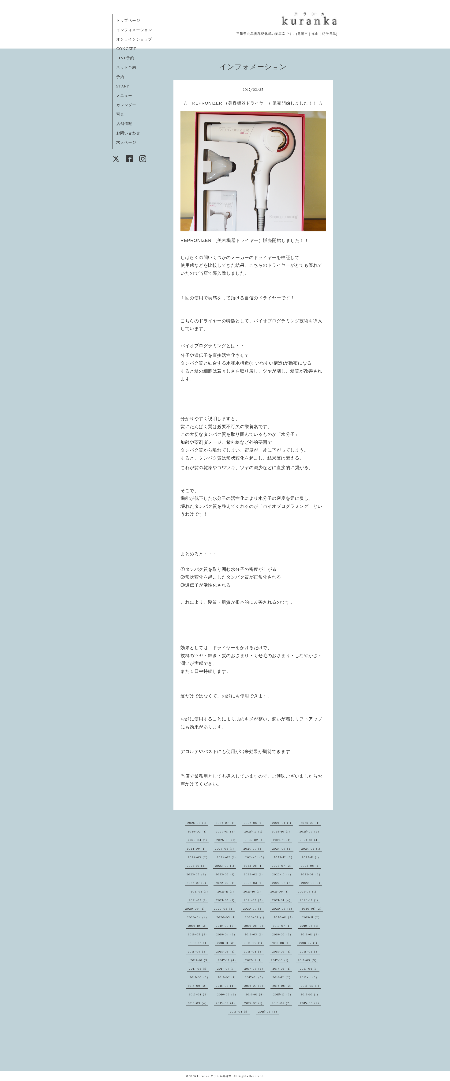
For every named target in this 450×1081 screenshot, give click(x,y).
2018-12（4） (199, 943)
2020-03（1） (226, 917)
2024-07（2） (253, 848)
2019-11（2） (311, 917)
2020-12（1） (310, 900)
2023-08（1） (254, 865)
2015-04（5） (240, 1011)
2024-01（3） (255, 857)
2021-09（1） (280, 891)
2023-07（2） (282, 865)
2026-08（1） (197, 823)
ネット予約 (126, 67)
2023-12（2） (284, 857)
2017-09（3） (308, 960)
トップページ (128, 20)
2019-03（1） (254, 934)
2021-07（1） (198, 900)
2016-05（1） (311, 985)
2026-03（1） (310, 823)
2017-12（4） (227, 960)
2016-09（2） (198, 985)
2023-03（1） (225, 874)
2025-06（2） (310, 831)
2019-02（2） (282, 934)
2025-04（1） (198, 840)
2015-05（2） (310, 1003)
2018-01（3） (200, 960)
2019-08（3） (254, 925)
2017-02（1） (227, 977)
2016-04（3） (199, 994)
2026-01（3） (226, 831)
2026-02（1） (198, 831)
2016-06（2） (282, 985)
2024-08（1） (225, 848)
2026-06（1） (254, 823)
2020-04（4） (198, 917)
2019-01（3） (310, 934)
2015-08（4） (226, 1003)
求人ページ (126, 142)
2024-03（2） (198, 857)
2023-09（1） (225, 865)
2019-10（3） (198, 925)
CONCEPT (126, 48)
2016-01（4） (255, 994)
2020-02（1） (255, 917)
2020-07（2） (253, 908)
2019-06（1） (310, 925)
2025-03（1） (226, 840)
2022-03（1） (254, 883)
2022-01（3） (311, 883)
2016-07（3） (254, 985)
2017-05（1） (282, 968)
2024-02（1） (227, 857)
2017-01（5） (255, 977)
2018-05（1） (226, 951)
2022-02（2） (282, 883)
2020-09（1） (195, 908)
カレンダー (126, 104)
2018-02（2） (310, 951)
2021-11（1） (226, 891)
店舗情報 (124, 123)
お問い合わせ (128, 133)
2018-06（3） (198, 951)
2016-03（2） (227, 994)
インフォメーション (134, 29)
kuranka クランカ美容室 (214, 1076)
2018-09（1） (254, 943)
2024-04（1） (311, 848)
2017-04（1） (309, 968)
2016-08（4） (226, 985)
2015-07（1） (254, 1003)
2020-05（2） (312, 908)
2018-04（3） (254, 951)
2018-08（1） (281, 943)
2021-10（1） (252, 891)
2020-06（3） (283, 908)
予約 (120, 76)
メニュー (124, 95)
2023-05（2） (197, 874)
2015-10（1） (310, 994)
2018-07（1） (309, 943)
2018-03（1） (282, 951)
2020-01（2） (284, 917)
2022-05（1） (225, 883)
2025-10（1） (282, 831)
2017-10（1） (280, 960)
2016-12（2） (282, 977)
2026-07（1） (226, 823)
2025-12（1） (254, 831)
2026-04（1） (282, 823)
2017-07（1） (226, 968)
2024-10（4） (310, 840)
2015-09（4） (198, 1003)
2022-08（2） (311, 874)
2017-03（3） (199, 977)
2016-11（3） (309, 977)
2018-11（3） (226, 943)
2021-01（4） (282, 900)
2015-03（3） (268, 1011)
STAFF (122, 86)
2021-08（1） (308, 891)
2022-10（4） (282, 874)
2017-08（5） (199, 968)
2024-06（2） (282, 848)
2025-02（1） (255, 840)
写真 (120, 114)
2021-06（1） (226, 900)
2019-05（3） (198, 934)
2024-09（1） (197, 848)
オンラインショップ (134, 39)
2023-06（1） (311, 865)
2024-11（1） (282, 840)
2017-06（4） (254, 968)
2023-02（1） (254, 874)
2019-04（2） (226, 934)
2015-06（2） (282, 1003)
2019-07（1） (282, 925)
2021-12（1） (200, 891)
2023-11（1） (311, 857)
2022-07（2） (197, 883)
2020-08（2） (224, 908)
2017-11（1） (254, 960)
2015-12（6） (283, 994)
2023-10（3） (197, 865)
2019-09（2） (226, 925)
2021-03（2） (254, 900)
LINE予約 (125, 58)
